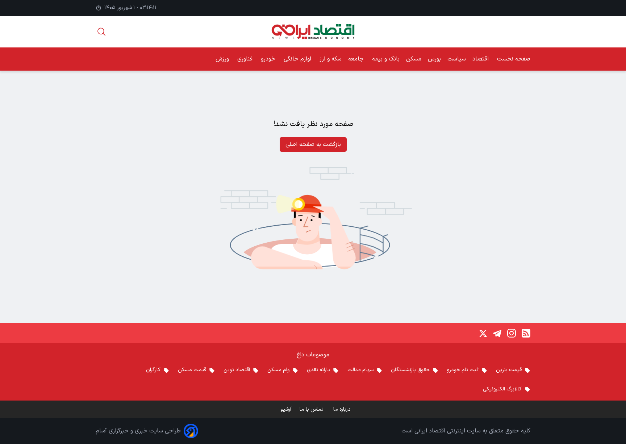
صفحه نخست (513, 59)
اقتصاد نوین (237, 370)
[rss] (526, 333)
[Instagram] (511, 333)
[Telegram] (497, 333)
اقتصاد (481, 59)
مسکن (413, 59)
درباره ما (342, 409)
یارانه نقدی (318, 370)
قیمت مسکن (192, 370)
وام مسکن (278, 370)
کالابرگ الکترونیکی (502, 389)
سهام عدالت (360, 370)
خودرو (269, 59)
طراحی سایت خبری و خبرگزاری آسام (138, 431)
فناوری (245, 59)
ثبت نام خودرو (463, 370)
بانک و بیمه (386, 59)
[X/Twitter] (482, 333)
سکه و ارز (331, 59)
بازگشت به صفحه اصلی (313, 144)
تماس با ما (312, 409)
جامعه (357, 59)
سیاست (456, 59)
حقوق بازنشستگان (410, 370)
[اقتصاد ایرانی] (313, 31)
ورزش (223, 59)
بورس (434, 59)
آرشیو (285, 409)
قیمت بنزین (509, 370)
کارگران (153, 370)
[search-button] (101, 32)
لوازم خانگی (298, 59)
